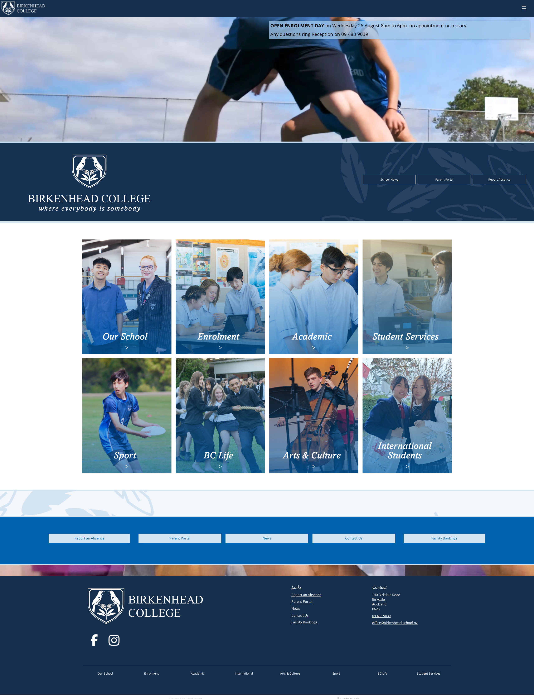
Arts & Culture (290, 673)
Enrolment (151, 673)
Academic (197, 673)
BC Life (382, 673)
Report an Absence (89, 538)
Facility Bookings (444, 538)
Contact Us (354, 538)
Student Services (428, 673)
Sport (336, 673)
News (267, 538)
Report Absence (499, 179)
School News (389, 179)
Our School (105, 673)
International (244, 673)
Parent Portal (444, 179)
